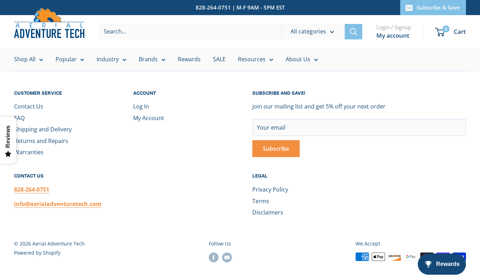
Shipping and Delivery (43, 129)
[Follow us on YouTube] (227, 257)
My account (392, 35)
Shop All (24, 59)
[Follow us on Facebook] (214, 257)
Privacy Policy (270, 189)
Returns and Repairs (41, 141)
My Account (148, 118)
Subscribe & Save (438, 7)
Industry (108, 59)
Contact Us (28, 106)
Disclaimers (267, 212)
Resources (252, 59)
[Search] (353, 31)
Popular (66, 59)
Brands (148, 59)
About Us (298, 59)
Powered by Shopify (37, 252)
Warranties (29, 152)
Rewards (189, 59)
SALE (219, 59)
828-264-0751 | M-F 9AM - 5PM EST (240, 7)
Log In (141, 106)
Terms (260, 201)
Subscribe (276, 149)
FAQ (19, 118)
